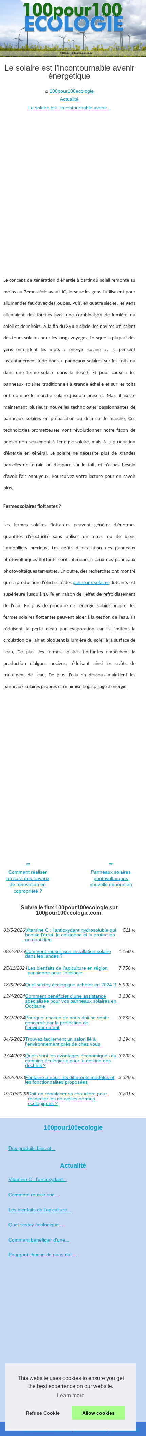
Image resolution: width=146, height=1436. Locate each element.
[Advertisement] (73, 188)
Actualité (69, 99)
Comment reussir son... (33, 1194)
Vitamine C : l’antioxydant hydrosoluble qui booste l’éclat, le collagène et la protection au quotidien (70, 935)
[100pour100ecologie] (73, 28)
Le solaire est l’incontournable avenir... (69, 107)
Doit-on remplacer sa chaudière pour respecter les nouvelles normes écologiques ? (67, 1098)
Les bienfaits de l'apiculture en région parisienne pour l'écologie (68, 970)
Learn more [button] (71, 1395)
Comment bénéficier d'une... (38, 1240)
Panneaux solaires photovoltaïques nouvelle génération (111, 878)
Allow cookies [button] (98, 1413)
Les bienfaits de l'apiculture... (39, 1209)
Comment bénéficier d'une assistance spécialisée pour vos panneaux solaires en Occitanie (70, 1001)
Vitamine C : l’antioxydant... (37, 1179)
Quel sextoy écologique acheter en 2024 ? (70, 984)
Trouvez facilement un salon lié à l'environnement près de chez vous (62, 1041)
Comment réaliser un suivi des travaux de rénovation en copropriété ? (27, 881)
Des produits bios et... (31, 1148)
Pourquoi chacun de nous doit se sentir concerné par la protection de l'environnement (67, 1022)
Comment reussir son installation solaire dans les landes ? (68, 954)
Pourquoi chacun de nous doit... (42, 1254)
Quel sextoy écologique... (35, 1224)
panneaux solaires (91, 582)
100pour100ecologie (72, 91)
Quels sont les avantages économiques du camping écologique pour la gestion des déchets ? (70, 1060)
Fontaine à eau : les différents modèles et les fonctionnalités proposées (69, 1080)
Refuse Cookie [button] (43, 1413)
